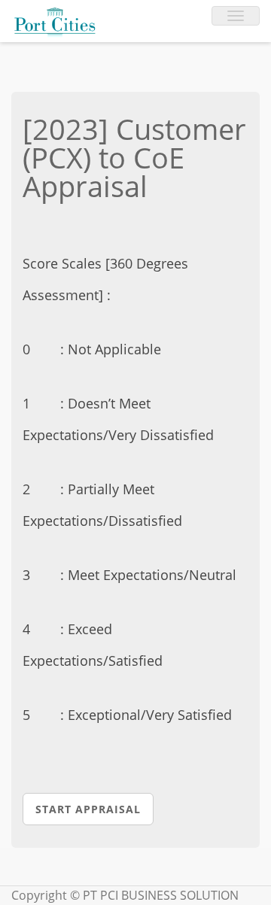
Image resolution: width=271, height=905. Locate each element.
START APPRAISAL (88, 809)
